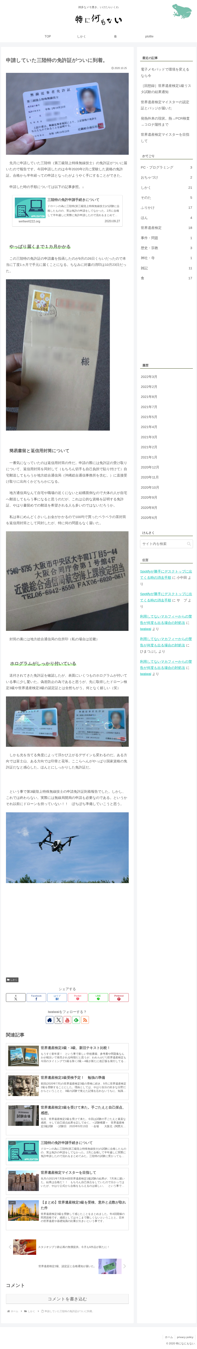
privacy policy (185, 1337)
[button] (188, 544)
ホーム (169, 1337)
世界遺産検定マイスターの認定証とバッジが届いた (165, 105)
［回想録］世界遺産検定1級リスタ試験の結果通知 (166, 89)
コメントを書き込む (67, 1299)
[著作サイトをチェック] (49, 1020)
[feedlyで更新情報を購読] (76, 1020)
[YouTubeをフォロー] (67, 1020)
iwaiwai (145, 629)
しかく (13, 979)
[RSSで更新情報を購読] (85, 1020)
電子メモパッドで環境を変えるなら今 (165, 72)
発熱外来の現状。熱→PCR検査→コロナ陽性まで (165, 121)
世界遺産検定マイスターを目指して (165, 138)
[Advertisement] (67, 938)
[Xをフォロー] (58, 1020)
